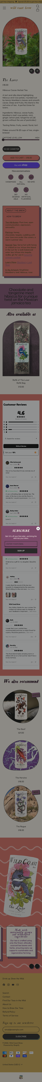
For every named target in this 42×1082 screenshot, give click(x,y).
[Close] (38, 528)
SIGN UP (21, 551)
